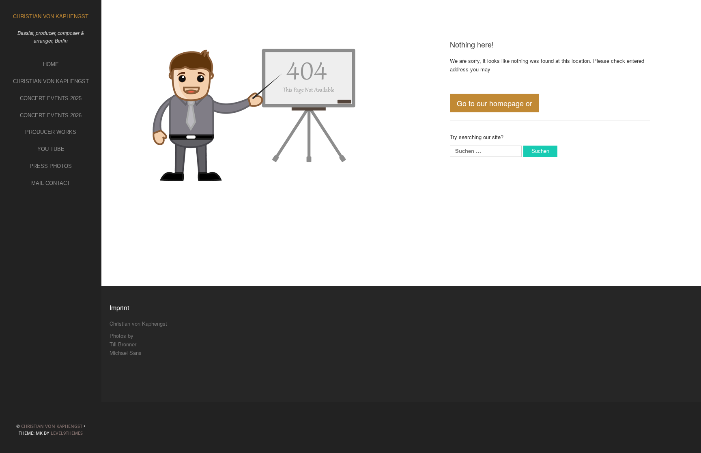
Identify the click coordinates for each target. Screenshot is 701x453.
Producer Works (50, 132)
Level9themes (67, 433)
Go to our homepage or (494, 103)
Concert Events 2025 (51, 98)
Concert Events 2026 (51, 115)
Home (51, 64)
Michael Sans (126, 352)
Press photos (51, 166)
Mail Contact (50, 183)
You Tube (51, 149)
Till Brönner (123, 344)
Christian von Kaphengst (51, 81)
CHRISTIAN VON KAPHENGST (51, 426)
